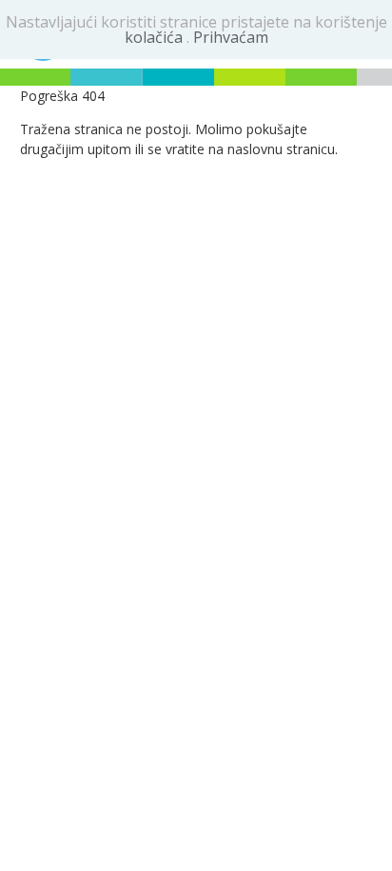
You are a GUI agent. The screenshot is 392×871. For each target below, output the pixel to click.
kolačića (155, 37)
